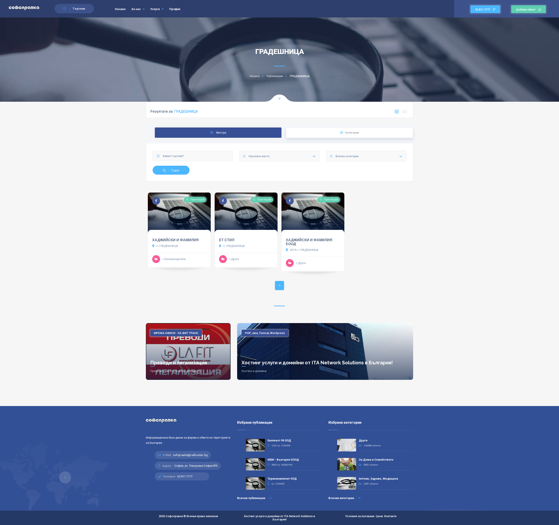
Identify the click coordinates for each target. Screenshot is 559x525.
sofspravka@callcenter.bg (190, 455)
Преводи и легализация (178, 362)
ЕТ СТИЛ (226, 240)
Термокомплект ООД (282, 478)
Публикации (275, 76)
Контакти (390, 516)
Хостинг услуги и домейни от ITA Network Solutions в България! (317, 362)
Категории (352, 132)
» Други (234, 259)
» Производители (174, 259)
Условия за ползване (359, 516)
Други (363, 440)
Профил (174, 9)
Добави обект (525, 9)
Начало (120, 9)
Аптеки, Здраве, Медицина (378, 478)
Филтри (220, 132)
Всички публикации (251, 498)
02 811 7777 (483, 9)
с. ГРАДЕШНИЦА (167, 246)
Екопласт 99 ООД (279, 440)
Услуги (155, 9)
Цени (379, 516)
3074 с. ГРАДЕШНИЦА (303, 249)
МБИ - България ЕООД (283, 459)
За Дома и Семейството (376, 459)
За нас (136, 9)
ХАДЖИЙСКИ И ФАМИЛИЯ (175, 240)
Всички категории (341, 498)
